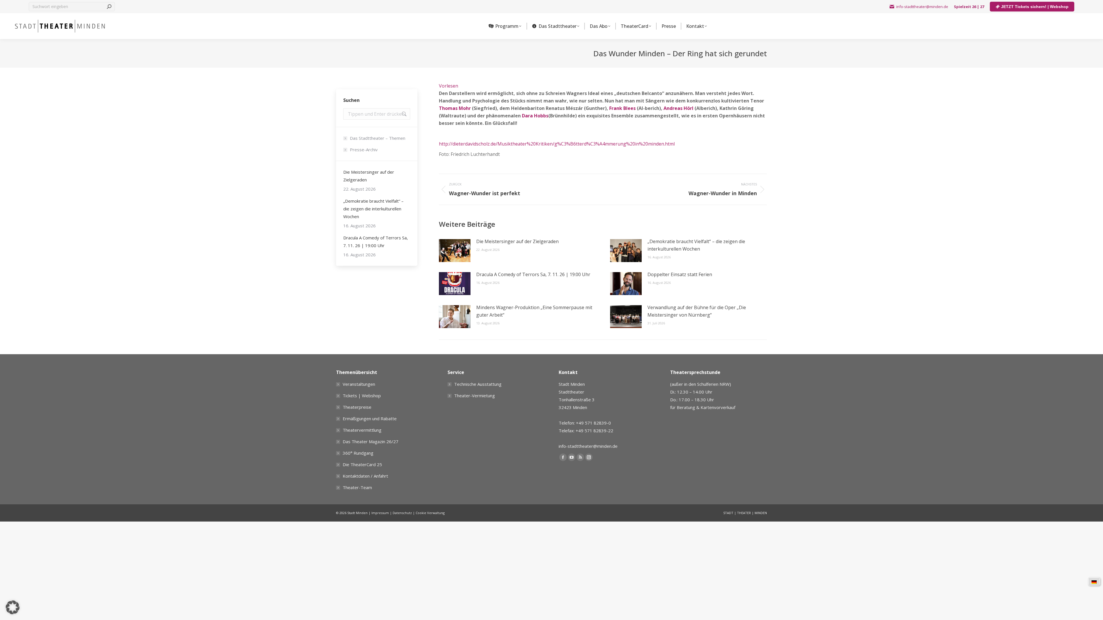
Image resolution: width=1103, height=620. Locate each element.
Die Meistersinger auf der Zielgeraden (517, 241)
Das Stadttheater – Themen (377, 138)
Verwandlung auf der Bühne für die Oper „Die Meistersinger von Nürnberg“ (696, 311)
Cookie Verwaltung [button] (430, 513)
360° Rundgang (358, 453)
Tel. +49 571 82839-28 (693, 418)
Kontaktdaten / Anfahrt (365, 476)
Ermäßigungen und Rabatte (370, 418)
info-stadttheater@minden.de (922, 6)
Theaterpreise (357, 407)
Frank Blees (622, 108)
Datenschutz (402, 513)
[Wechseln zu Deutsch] (1094, 581)
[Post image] (454, 250)
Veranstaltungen (359, 384)
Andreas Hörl (678, 108)
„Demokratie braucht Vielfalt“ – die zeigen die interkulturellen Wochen (696, 245)
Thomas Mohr (455, 108)
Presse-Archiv (364, 149)
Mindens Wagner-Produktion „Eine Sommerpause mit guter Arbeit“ (534, 311)
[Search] (109, 6)
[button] (12, 607)
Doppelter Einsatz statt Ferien (679, 274)
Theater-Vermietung (474, 395)
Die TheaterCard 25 (362, 464)
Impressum (380, 513)
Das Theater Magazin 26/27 (370, 441)
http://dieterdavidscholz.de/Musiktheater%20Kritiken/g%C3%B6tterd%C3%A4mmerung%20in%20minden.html (557, 144)
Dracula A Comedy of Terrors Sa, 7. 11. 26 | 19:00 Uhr (533, 274)
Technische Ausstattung (478, 384)
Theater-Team (357, 487)
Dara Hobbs (535, 116)
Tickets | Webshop (362, 395)
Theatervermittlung (362, 430)
